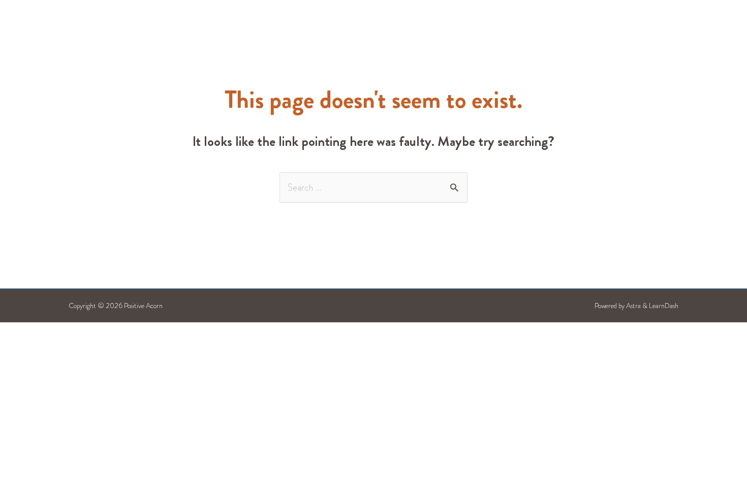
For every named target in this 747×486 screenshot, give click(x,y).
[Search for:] (373, 187)
